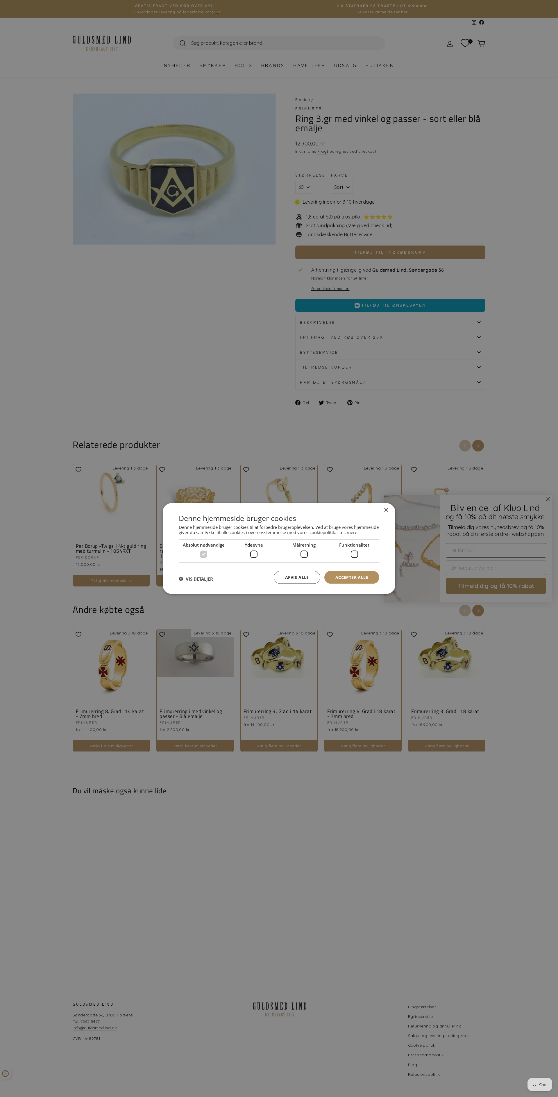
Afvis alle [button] (297, 577)
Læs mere (347, 532)
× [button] (386, 510)
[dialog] (279, 548)
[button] (196, 578)
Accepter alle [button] (351, 577)
